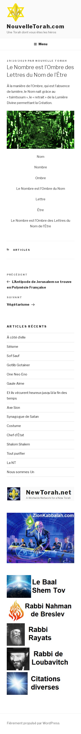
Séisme (12, 347)
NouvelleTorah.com (36, 26)
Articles (21, 249)
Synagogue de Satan (23, 417)
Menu (42, 44)
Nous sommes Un (20, 472)
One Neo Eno (17, 374)
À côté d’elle (16, 337)
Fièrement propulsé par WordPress (33, 723)
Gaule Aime (15, 384)
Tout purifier (16, 454)
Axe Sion (13, 408)
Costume (14, 426)
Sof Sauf (13, 356)
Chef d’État (15, 435)
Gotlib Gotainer (18, 365)
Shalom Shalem (18, 444)
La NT (11, 463)
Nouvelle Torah (51, 60)
